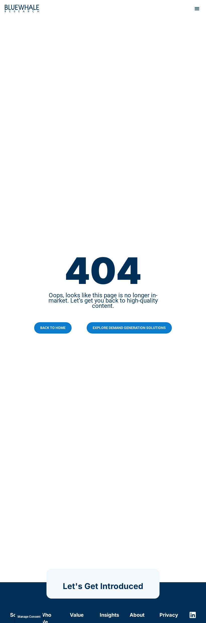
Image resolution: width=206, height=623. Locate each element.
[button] (197, 8)
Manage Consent (29, 616)
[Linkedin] (192, 614)
